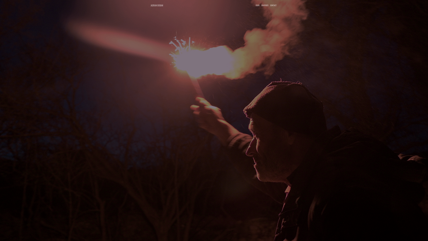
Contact (273, 5)
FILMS (258, 5)
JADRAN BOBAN (157, 5)
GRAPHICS (264, 5)
